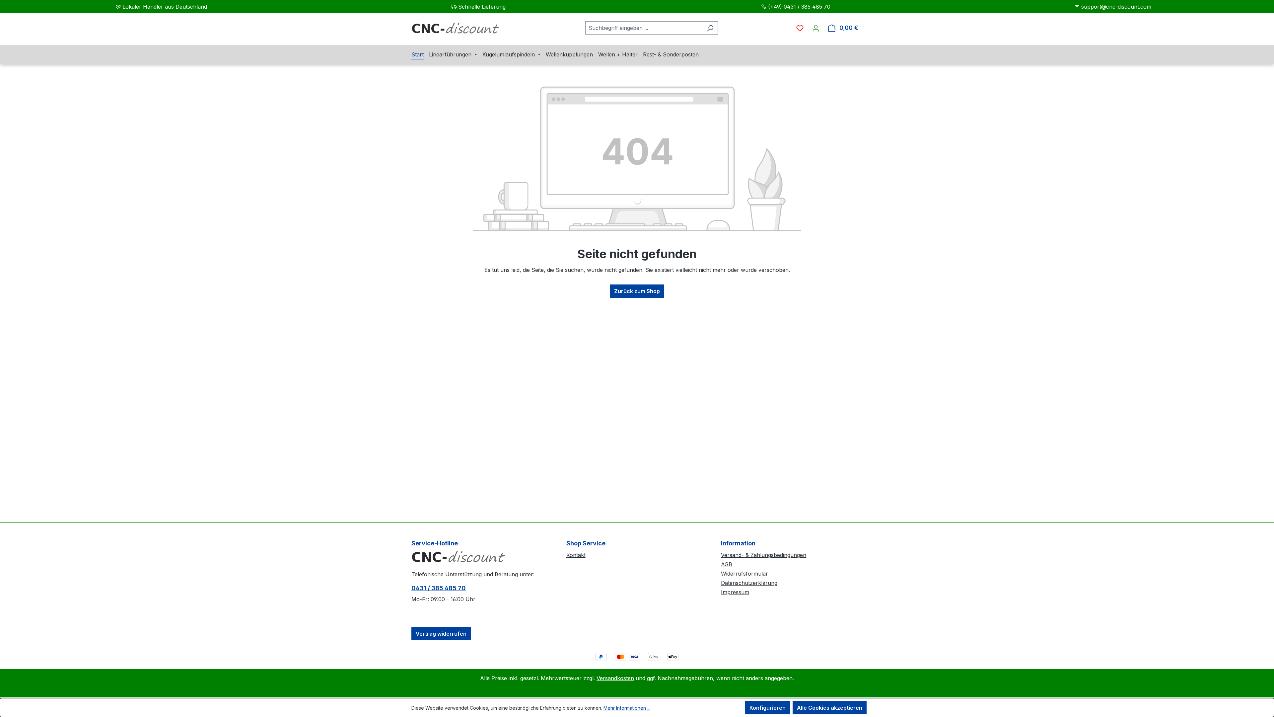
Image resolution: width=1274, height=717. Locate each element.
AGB (726, 564)
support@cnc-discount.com (1116, 6)
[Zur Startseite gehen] (461, 30)
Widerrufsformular (744, 573)
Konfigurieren (767, 707)
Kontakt (576, 555)
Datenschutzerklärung (749, 583)
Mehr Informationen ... (626, 708)
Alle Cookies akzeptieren (829, 707)
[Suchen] (710, 28)
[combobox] (644, 28)
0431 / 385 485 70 (438, 588)
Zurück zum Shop (637, 291)
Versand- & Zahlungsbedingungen (763, 555)
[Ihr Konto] (816, 28)
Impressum (735, 592)
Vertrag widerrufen (441, 633)
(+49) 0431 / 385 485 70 (799, 6)
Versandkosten (615, 678)
